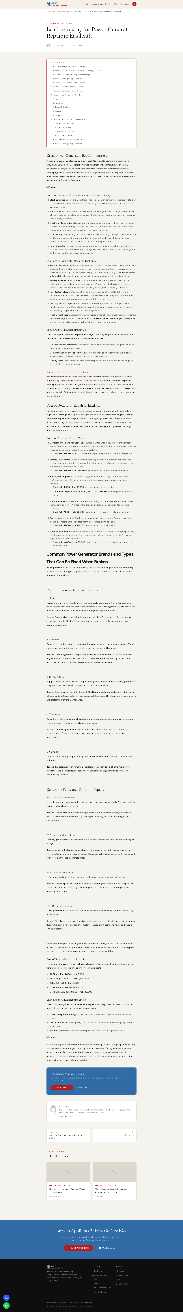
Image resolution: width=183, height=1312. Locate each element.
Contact (119, 1280)
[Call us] (6, 1298)
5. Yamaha (57, 115)
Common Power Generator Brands (66, 95)
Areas (100, 4)
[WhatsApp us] (6, 1305)
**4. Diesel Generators (62, 135)
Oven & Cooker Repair (101, 1288)
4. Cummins (58, 111)
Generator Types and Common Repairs (68, 119)
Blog (116, 4)
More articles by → (66, 1117)
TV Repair (96, 1283)
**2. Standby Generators (63, 127)
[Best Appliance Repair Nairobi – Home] (56, 4)
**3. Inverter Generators (63, 131)
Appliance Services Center (59, 23)
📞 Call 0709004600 (78, 1248)
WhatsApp (82, 1088)
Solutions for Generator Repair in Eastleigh (71, 74)
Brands (108, 4)
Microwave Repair (99, 1292)
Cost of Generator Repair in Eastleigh (67, 87)
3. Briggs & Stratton (61, 107)
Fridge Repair (97, 1271)
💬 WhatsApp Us (107, 1248)
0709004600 (122, 1284)
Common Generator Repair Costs (67, 91)
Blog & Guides (122, 1275)
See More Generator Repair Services (69, 83)
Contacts (125, 4)
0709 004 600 (63, 1088)
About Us (120, 1271)
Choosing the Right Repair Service (67, 79)
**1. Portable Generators (63, 123)
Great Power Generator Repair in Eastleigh (69, 66)
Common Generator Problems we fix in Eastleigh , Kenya (77, 70)
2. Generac (58, 103)
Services (93, 4)
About (85, 4)
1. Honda (57, 99)
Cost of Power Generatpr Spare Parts (69, 139)
